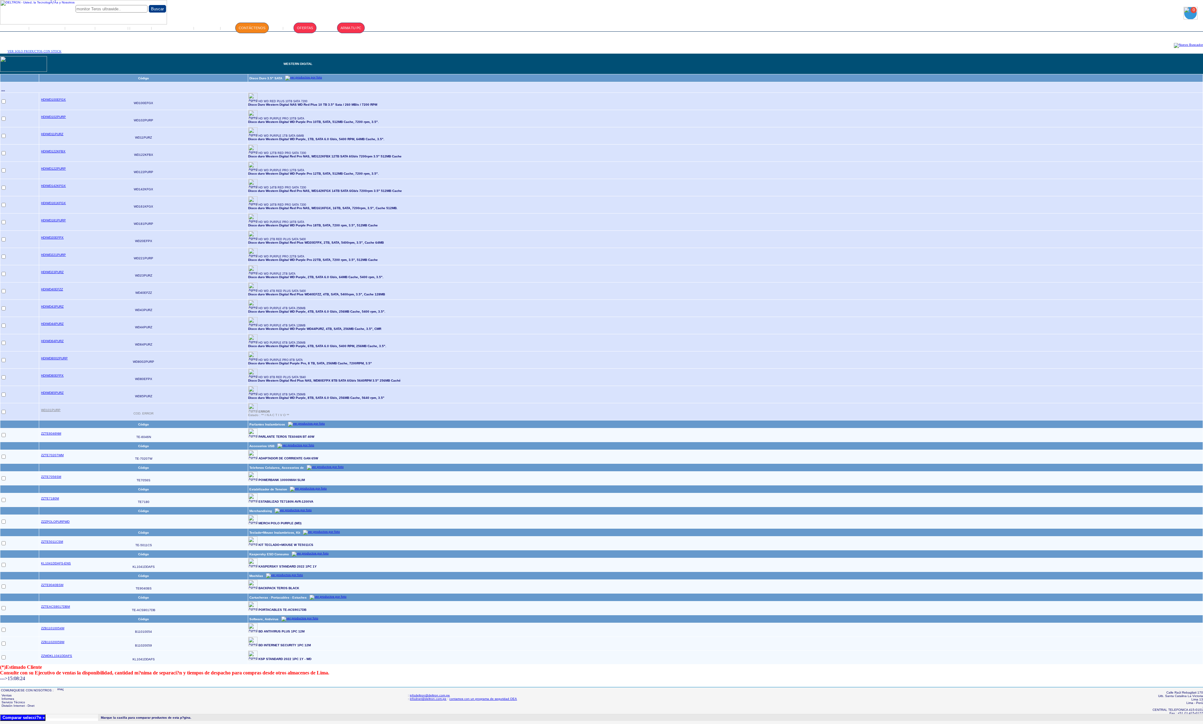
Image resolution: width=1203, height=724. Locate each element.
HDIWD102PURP (53, 117)
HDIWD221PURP (53, 254)
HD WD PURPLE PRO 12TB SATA (281, 170)
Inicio (16, 28)
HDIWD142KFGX (53, 186)
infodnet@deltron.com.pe (428, 698)
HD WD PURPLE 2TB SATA (276, 273)
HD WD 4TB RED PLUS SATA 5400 (282, 291)
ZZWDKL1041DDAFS (56, 656)
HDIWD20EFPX (52, 237)
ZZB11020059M (52, 642)
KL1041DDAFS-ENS (56, 563)
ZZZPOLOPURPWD (55, 521)
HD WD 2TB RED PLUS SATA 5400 (282, 239)
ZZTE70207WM (52, 455)
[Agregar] (253, 97)
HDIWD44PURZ (52, 323)
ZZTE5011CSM (52, 541)
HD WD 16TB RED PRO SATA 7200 (282, 204)
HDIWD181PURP (53, 220)
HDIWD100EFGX (53, 99)
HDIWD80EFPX (52, 375)
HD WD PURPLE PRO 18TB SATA (281, 222)
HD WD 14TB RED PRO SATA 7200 (282, 187)
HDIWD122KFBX (53, 151)
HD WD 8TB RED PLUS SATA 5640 (282, 377)
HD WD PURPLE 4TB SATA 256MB (281, 308)
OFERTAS (305, 28)
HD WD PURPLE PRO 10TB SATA (281, 118)
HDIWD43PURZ (52, 306)
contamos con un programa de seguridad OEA (483, 698)
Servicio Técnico (173, 28)
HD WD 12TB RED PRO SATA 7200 (282, 153)
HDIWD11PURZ (52, 134)
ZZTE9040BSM (52, 585)
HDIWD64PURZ (52, 341)
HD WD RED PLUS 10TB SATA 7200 (282, 101)
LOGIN (140, 28)
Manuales (207, 28)
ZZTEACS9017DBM (55, 606)
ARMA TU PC (351, 28)
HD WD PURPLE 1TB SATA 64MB (281, 135)
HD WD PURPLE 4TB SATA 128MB (281, 325)
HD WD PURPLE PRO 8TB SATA (280, 360)
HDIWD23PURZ (52, 272)
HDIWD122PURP (53, 168)
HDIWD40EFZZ (52, 289)
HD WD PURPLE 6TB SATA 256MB (281, 342)
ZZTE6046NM (51, 433)
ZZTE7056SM (51, 476)
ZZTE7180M (50, 498)
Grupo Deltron (47, 28)
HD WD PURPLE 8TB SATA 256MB (281, 394)
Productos (80, 28)
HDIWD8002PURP (54, 358)
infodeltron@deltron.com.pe (430, 695)
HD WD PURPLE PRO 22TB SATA (281, 256)
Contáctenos (252, 28)
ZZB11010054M (52, 628)
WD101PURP (50, 410)
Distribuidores (112, 28)
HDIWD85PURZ (52, 392)
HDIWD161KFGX (53, 203)
